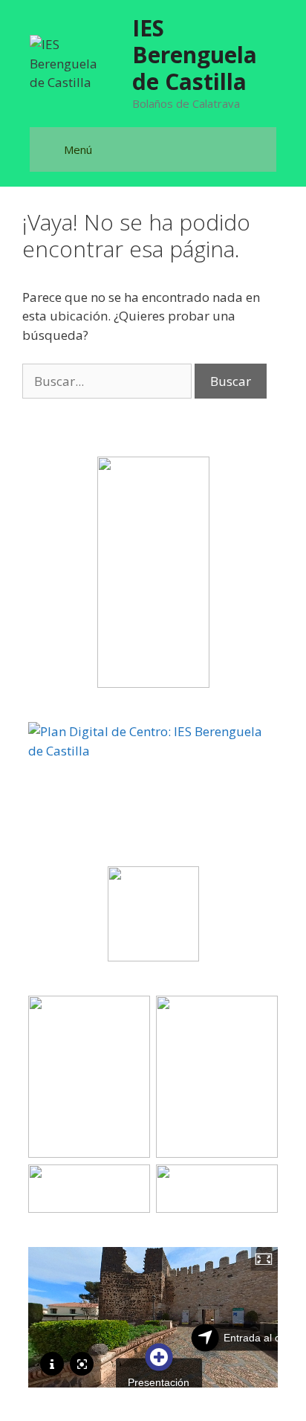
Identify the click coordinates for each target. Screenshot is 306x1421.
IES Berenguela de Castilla (194, 55)
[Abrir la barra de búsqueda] (263, 138)
